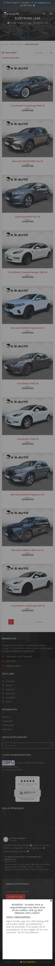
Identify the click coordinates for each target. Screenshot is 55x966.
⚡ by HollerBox (27, 962)
